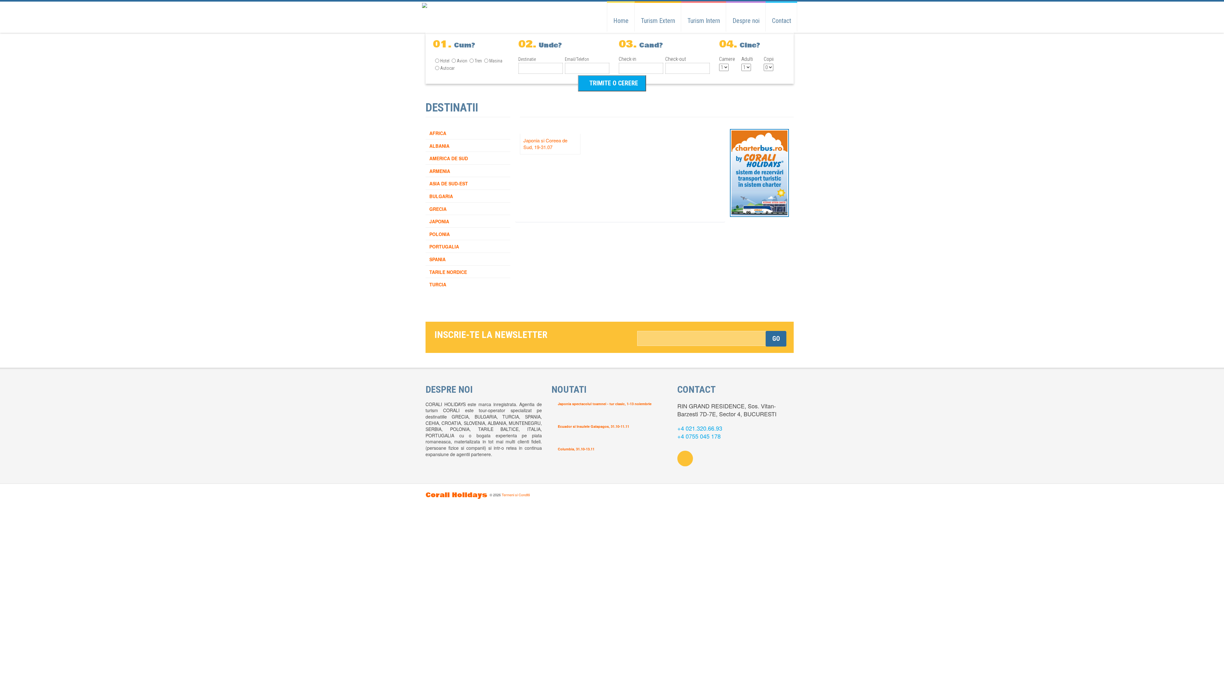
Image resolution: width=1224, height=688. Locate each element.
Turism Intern (704, 21)
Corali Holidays (456, 495)
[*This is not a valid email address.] (711, 338)
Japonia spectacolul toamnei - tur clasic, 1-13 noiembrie (605, 403)
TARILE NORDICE (448, 272)
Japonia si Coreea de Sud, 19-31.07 (545, 143)
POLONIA (439, 234)
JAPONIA (439, 221)
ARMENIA (439, 171)
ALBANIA (439, 146)
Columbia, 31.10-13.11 (576, 449)
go (776, 338)
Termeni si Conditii (516, 494)
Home (621, 21)
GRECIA (438, 209)
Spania (437, 259)
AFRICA (437, 133)
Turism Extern (658, 21)
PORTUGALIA (444, 246)
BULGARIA (441, 196)
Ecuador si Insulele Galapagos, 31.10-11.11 (593, 426)
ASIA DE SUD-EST (448, 183)
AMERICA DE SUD (448, 158)
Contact (781, 21)
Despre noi (746, 21)
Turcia (437, 284)
